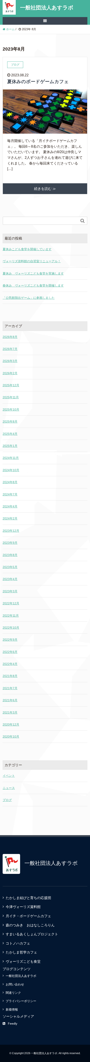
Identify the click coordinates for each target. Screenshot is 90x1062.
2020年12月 (11, 724)
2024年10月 (11, 470)
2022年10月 (11, 627)
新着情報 (12, 1009)
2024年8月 (10, 482)
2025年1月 (10, 446)
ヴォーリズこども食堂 (23, 961)
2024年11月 (11, 458)
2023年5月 (10, 567)
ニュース (9, 788)
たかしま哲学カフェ (21, 952)
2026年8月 (10, 337)
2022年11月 (11, 615)
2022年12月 (11, 603)
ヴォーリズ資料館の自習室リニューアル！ (32, 261)
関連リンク (13, 992)
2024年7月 (10, 494)
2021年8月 (10, 676)
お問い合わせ (15, 984)
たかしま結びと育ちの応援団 (28, 898)
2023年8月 (10, 555)
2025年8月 (10, 421)
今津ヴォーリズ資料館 (23, 907)
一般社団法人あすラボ (46, 7)
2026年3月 (10, 361)
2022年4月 (10, 664)
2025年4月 (10, 434)
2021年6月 (10, 700)
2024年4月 (10, 506)
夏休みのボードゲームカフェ (38, 81)
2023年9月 (10, 542)
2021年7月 (10, 688)
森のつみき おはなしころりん (30, 925)
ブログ (7, 800)
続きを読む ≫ (45, 189)
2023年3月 (10, 591)
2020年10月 (11, 736)
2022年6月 (10, 652)
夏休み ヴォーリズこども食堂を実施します (33, 273)
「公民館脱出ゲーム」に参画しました (29, 297)
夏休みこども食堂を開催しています (27, 249)
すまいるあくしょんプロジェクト (32, 934)
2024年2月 (10, 518)
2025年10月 (11, 409)
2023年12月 (11, 530)
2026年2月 (10, 373)
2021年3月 (10, 712)
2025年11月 (11, 397)
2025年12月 (11, 385)
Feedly (12, 1023)
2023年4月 (10, 579)
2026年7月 (10, 349)
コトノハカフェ (18, 943)
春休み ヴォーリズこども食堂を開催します (33, 285)
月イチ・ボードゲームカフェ (28, 916)
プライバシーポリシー (21, 1001)
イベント (9, 775)
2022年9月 (10, 639)
